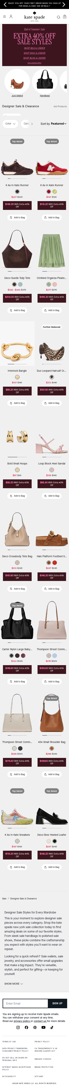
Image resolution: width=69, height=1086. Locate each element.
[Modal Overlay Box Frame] (34, 543)
